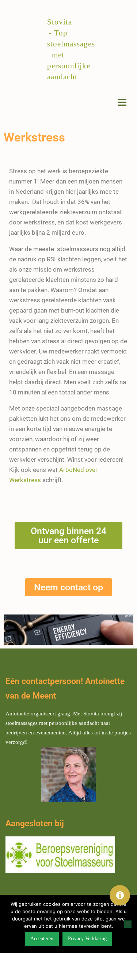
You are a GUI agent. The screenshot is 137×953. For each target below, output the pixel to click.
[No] (128, 924)
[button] (120, 895)
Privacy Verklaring (87, 938)
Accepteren (41, 938)
